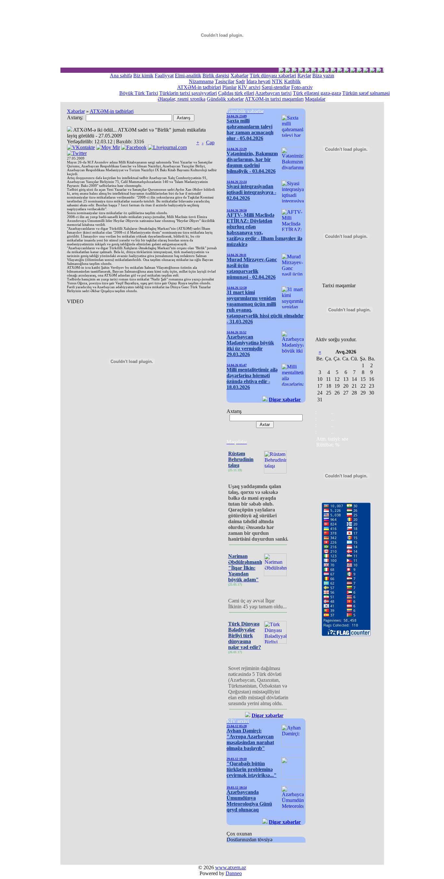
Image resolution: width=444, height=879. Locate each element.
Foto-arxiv (302, 87)
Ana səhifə (121, 75)
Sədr (240, 81)
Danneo (234, 873)
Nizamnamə (201, 81)
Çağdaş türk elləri (236, 93)
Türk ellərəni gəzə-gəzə (317, 93)
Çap (210, 142)
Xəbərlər (239, 75)
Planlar (229, 87)
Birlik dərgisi (215, 75)
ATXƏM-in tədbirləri (199, 87)
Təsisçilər (224, 81)
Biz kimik (143, 75)
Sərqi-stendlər (276, 87)
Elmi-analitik (188, 75)
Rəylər (304, 75)
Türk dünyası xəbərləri (273, 75)
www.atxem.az (230, 867)
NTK (277, 81)
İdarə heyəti (258, 81)
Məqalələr (315, 99)
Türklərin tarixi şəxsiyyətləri (188, 93)
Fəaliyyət (164, 75)
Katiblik (292, 81)
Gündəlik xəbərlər (225, 99)
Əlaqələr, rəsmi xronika (181, 99)
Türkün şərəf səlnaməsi (366, 93)
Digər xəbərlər (285, 399)
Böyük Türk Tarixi (138, 93)
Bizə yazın (323, 75)
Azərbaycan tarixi (273, 93)
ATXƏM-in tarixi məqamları (274, 99)
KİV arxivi (249, 87)
